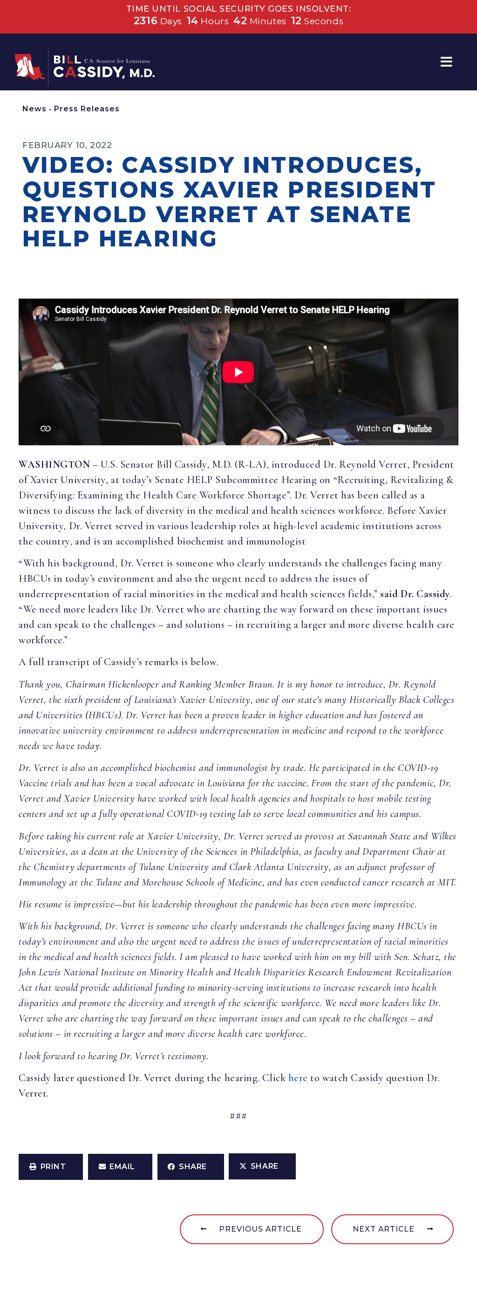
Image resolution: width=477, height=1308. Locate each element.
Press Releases (87, 108)
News (34, 108)
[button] (446, 62)
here (298, 1078)
